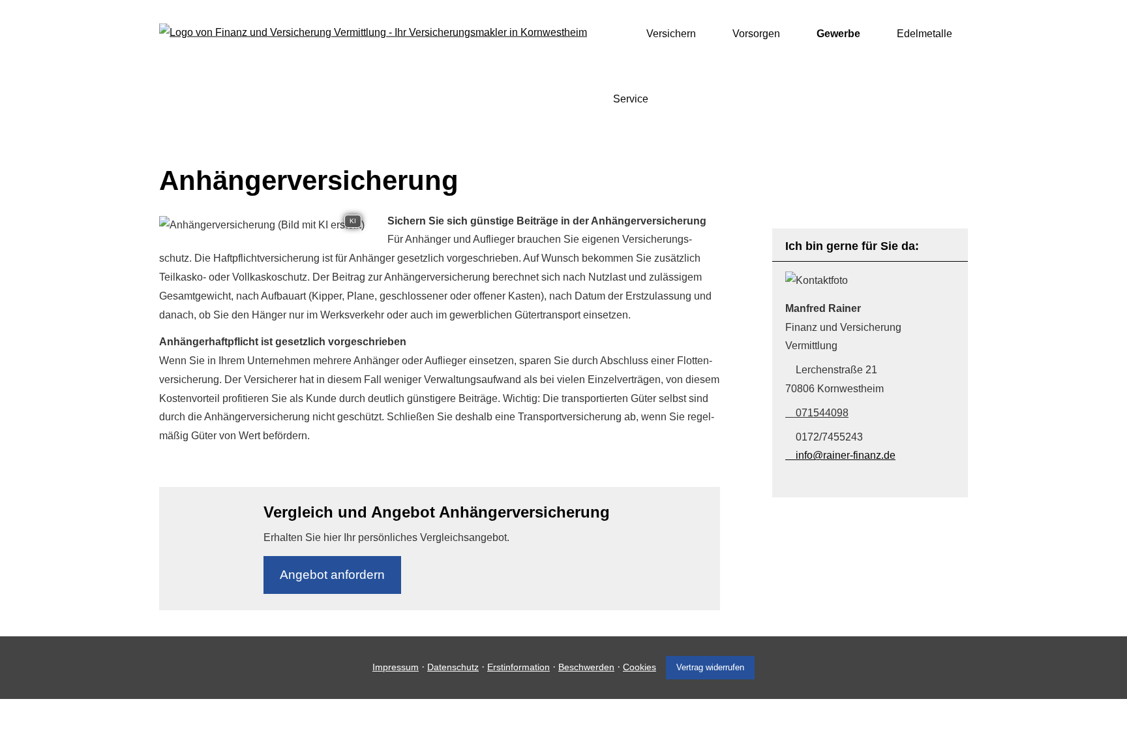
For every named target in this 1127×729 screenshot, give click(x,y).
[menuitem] (616, 33)
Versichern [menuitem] (671, 33)
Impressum (395, 667)
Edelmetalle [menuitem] (924, 33)
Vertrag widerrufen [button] (710, 667)
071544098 (822, 412)
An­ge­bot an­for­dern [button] (332, 575)
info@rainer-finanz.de (845, 455)
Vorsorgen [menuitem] (756, 33)
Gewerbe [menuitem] (838, 33)
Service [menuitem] (630, 98)
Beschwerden (586, 667)
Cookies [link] (639, 667)
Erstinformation (518, 667)
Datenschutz (453, 667)
